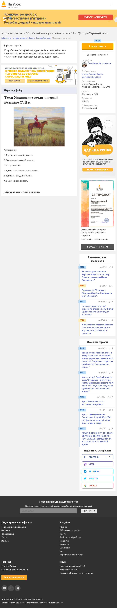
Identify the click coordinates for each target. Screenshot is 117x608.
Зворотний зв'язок (14, 577)
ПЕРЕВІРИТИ (89, 511)
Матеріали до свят (69, 569)
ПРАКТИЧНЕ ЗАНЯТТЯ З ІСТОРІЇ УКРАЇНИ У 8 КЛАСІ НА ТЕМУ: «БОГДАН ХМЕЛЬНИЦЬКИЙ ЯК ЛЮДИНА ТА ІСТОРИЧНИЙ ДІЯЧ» (97, 439)
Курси (4, 537)
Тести (63, 534)
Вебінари (5, 530)
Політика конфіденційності (51, 603)
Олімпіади (65, 547)
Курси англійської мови (71, 554)
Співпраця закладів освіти (14, 569)
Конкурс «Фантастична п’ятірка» (76, 573)
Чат (62, 551)
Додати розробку (98, 247)
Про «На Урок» (8, 566)
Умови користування (29, 603)
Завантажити (98, 46)
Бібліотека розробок (70, 530)
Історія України (89, 74)
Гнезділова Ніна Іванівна (99, 63)
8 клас (100, 74)
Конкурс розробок (25, 16)
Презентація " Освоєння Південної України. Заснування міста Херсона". (97, 293)
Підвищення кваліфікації (13, 527)
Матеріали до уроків (91, 77)
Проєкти (64, 541)
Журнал (63, 527)
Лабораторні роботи (70, 537)
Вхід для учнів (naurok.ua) (72, 566)
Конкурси (64, 544)
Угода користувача (10, 603)
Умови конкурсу (95, 17)
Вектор (5, 541)
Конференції (7, 534)
